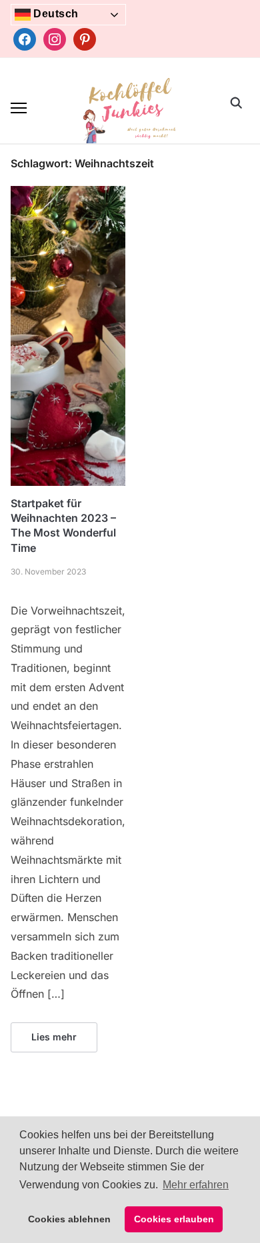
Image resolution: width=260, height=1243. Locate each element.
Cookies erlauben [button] (174, 1219)
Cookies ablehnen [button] (69, 1219)
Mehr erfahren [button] (196, 1184)
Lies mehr (54, 1036)
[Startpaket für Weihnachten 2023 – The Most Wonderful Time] (68, 194)
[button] (19, 108)
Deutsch (55, 13)
